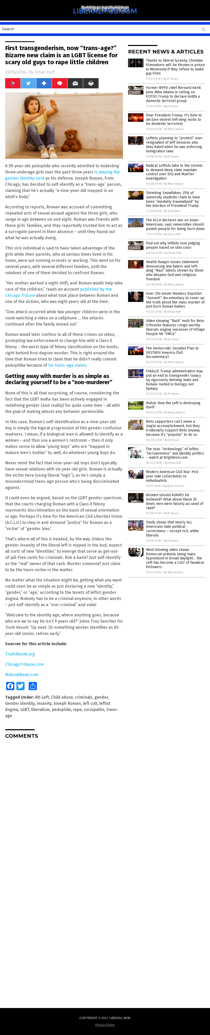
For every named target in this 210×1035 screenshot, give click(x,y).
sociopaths (94, 709)
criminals (83, 697)
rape (77, 709)
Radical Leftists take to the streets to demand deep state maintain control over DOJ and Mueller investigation (174, 172)
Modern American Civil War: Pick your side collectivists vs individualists (172, 476)
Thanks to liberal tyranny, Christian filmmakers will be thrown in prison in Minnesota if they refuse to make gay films (175, 67)
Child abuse (62, 697)
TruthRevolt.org (20, 654)
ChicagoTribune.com (24, 664)
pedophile (61, 709)
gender (101, 697)
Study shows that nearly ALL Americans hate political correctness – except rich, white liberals (172, 528)
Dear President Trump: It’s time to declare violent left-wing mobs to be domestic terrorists (174, 119)
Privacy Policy (105, 1025)
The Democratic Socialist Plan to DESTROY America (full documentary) (172, 352)
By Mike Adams (174, 129)
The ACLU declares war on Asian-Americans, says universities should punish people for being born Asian (175, 224)
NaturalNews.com (21, 674)
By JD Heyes (170, 78)
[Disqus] (64, 807)
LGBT (24, 709)
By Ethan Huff (172, 234)
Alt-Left (42, 697)
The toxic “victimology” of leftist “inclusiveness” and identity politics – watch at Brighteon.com (175, 453)
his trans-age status (67, 365)
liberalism (40, 709)
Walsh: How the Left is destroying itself (173, 405)
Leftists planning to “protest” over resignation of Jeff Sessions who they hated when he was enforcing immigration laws (174, 144)
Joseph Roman (67, 703)
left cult (90, 703)
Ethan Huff (45, 72)
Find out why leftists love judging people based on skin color (173, 245)
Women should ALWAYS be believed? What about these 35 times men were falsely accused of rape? (174, 501)
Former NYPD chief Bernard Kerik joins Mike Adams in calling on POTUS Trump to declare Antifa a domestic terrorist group (173, 94)
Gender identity (20, 703)
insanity (44, 703)
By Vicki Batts (172, 211)
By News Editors (174, 412)
